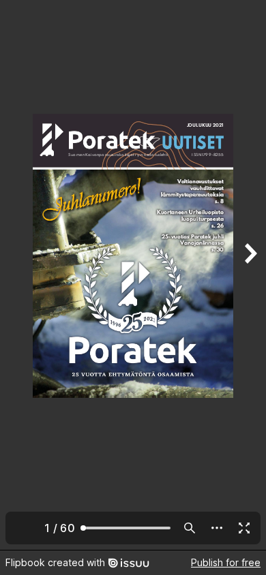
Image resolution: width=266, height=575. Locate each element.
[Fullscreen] (244, 528)
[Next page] (249, 275)
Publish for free (226, 562)
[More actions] (217, 528)
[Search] (189, 528)
